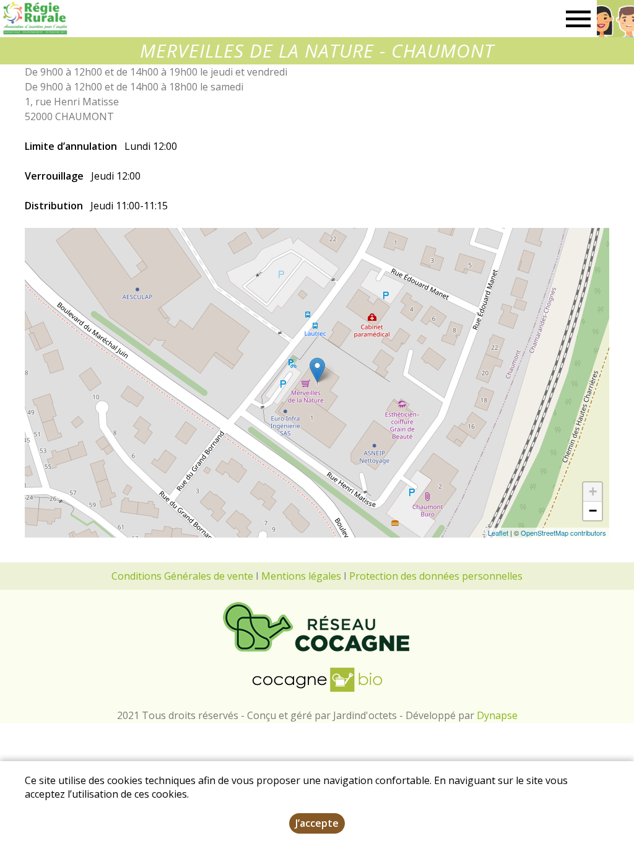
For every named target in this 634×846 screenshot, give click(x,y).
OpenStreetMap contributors (563, 533)
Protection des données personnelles (436, 576)
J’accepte (317, 823)
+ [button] (593, 491)
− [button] (593, 510)
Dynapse (497, 715)
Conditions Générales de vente (182, 576)
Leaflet (498, 533)
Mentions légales (301, 576)
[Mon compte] (615, 18)
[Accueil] (34, 18)
